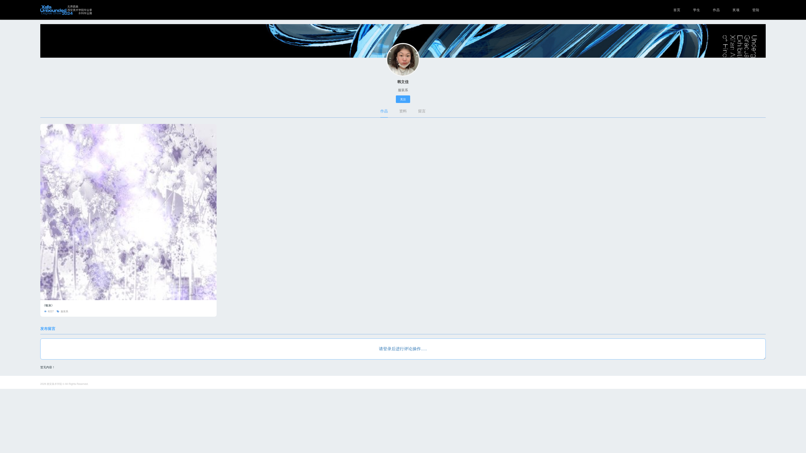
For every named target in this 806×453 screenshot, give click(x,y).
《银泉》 (48, 305)
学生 (696, 9)
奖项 (736, 9)
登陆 (755, 9)
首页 (676, 9)
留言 (422, 110)
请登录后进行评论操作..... (403, 348)
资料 (403, 110)
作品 (716, 9)
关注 (403, 99)
